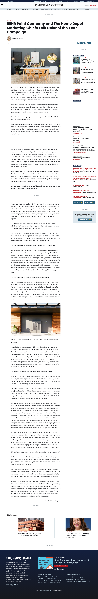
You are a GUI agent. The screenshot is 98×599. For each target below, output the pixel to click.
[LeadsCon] (81, 1)
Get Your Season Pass (79, 152)
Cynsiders (68, 531)
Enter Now (76, 142)
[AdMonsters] (89, 1)
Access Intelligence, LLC (46, 591)
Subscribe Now (84, 220)
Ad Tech (9, 9)
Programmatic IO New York (83, 147)
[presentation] (76, 61)
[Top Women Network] (50, 1)
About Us (54, 577)
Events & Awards (73, 9)
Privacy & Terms (42, 580)
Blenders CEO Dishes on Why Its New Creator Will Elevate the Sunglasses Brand (88, 82)
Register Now (77, 133)
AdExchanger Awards (81, 158)
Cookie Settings (50, 578)
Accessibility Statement (55, 580)
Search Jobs (88, 202)
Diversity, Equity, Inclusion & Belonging (49, 582)
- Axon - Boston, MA (83, 197)
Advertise (86, 5)
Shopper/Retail (34, 9)
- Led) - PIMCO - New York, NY (84, 179)
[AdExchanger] (37, 1)
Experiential (25, 9)
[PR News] (60, 1)
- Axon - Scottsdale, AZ (84, 191)
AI (81, 88)
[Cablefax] (94, 1)
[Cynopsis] (75, 1)
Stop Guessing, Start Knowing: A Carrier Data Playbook (82, 129)
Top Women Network (85, 9)
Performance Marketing (60, 9)
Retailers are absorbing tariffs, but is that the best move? (29, 534)
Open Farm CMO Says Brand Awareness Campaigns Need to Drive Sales (87, 72)
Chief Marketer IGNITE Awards (81, 139)
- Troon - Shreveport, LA (81, 186)
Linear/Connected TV (46, 9)
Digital (9, 20)
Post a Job (77, 202)
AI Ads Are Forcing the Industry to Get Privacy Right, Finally (77, 534)
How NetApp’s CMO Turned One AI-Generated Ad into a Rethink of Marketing (87, 92)
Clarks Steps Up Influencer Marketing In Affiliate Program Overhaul (88, 62)
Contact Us (41, 578)
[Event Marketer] (67, 1)
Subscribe (93, 5)
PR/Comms (17, 9)
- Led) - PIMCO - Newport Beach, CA (84, 171)
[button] (2, 5)
